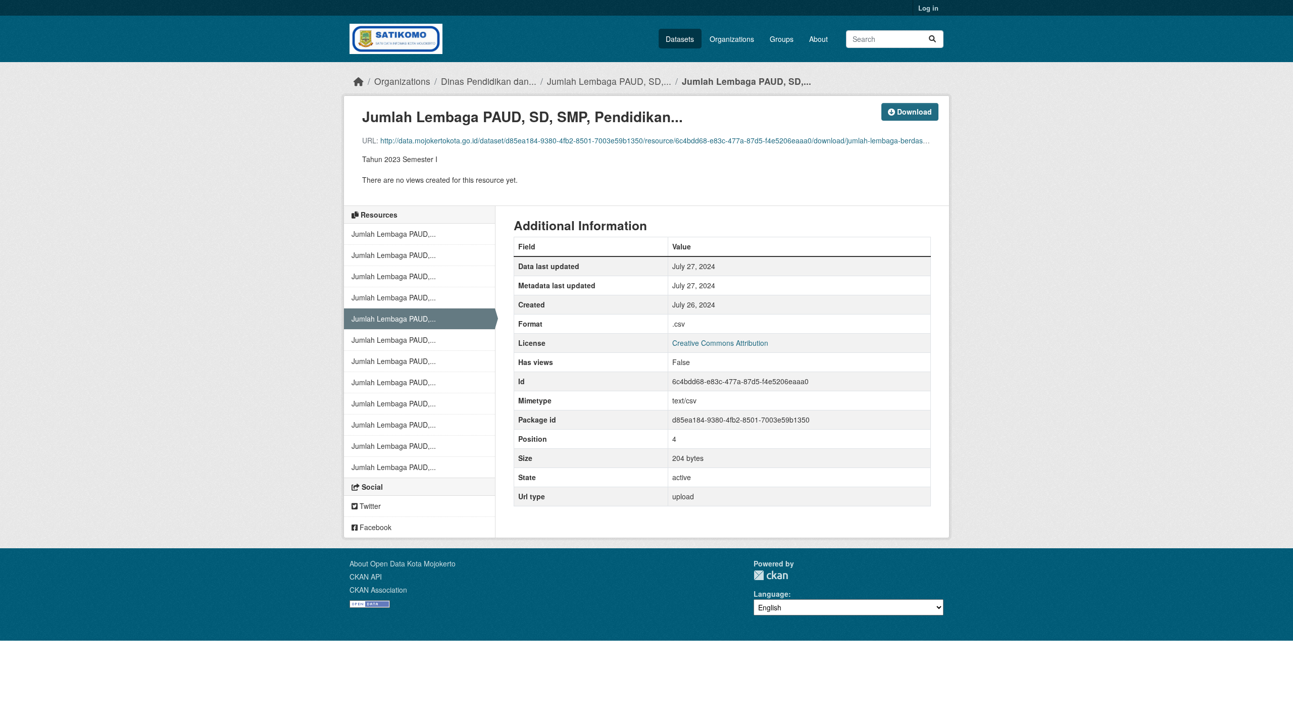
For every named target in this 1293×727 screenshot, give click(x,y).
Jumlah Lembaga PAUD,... (394, 234)
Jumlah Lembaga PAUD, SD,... (609, 81)
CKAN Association (378, 590)
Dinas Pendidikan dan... (488, 81)
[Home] (359, 81)
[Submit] (932, 39)
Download (913, 112)
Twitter (369, 506)
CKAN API (366, 577)
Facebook (374, 527)
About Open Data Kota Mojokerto (403, 563)
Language (771, 594)
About (818, 39)
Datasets (680, 39)
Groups (781, 39)
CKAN (771, 575)
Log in (928, 8)
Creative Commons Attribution (720, 343)
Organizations (732, 39)
